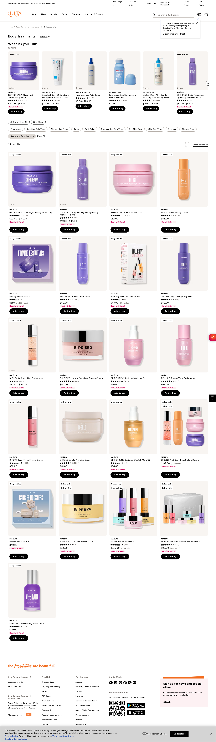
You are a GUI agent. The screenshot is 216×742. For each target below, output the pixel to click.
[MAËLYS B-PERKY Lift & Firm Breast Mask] (83, 516)
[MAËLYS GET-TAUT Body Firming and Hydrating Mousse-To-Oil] (192, 79)
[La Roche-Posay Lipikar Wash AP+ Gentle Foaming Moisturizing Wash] (158, 78)
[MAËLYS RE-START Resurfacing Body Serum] (32, 598)
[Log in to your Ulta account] (199, 14)
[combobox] (200, 144)
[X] (197, 23)
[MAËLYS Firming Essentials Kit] (32, 271)
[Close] (211, 733)
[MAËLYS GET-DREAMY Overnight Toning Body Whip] (23, 79)
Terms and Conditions (63, 736)
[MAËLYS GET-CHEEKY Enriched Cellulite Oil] (133, 353)
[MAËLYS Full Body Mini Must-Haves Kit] (133, 271)
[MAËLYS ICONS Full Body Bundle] (133, 516)
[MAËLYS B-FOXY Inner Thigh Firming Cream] (32, 435)
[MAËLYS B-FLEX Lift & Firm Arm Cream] (83, 271)
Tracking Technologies (16, 739)
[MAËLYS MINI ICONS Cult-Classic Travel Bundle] (184, 516)
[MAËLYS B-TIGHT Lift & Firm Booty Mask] (133, 187)
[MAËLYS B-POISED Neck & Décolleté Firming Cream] (83, 353)
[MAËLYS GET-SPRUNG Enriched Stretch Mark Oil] (133, 435)
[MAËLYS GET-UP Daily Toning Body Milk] (184, 271)
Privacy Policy (11, 736)
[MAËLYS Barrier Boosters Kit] (32, 515)
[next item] (208, 83)
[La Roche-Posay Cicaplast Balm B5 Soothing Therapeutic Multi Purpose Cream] (57, 78)
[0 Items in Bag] (206, 14)
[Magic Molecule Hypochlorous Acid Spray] (91, 77)
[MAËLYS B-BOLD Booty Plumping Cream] (83, 435)
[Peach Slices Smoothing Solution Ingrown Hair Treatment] (124, 78)
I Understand (179, 734)
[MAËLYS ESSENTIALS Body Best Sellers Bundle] (184, 433)
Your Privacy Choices (157, 734)
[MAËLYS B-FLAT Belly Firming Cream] (184, 187)
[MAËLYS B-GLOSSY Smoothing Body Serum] (32, 353)
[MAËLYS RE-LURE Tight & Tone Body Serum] (184, 353)
